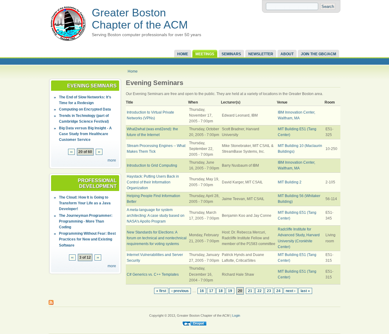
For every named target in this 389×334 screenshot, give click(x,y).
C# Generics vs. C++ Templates (153, 274)
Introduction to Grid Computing (152, 165)
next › (290, 291)
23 (269, 291)
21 (250, 291)
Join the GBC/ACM (318, 54)
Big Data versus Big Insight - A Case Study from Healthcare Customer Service (85, 134)
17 (211, 291)
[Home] (68, 41)
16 (202, 291)
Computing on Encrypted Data (85, 109)
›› (99, 152)
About (287, 54)
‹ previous (180, 291)
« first (161, 291)
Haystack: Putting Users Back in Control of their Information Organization (153, 182)
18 (221, 291)
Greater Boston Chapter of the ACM (140, 18)
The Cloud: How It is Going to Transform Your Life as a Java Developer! (85, 203)
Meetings (204, 54)
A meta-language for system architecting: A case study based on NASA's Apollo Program (155, 215)
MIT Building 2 (289, 182)
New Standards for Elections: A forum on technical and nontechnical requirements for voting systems (157, 238)
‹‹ (71, 152)
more (112, 160)
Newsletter (260, 54)
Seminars (231, 54)
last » (305, 291)
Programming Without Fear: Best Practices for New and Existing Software (87, 239)
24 (278, 291)
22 (259, 291)
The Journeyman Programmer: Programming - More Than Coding (85, 221)
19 (230, 291)
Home (182, 54)
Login (236, 315)
